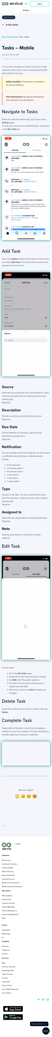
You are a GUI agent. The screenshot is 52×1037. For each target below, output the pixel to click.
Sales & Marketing (8, 907)
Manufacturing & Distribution (12, 886)
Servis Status (6, 993)
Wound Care (6, 860)
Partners (5, 954)
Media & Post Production (11, 883)
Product (4, 925)
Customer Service (8, 903)
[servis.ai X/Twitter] (38, 999)
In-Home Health (7, 868)
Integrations (6, 930)
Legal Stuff (6, 982)
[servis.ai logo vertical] (6, 846)
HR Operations (7, 896)
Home (4, 37)
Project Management (9, 911)
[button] (3, 25)
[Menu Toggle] (26, 4)
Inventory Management (10, 914)
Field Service (6, 899)
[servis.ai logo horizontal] (12, 3)
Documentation (12, 37)
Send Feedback (26, 815)
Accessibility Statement (10, 989)
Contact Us (6, 950)
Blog (3, 963)
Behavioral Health (8, 875)
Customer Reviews (8, 967)
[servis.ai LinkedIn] (48, 999)
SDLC (4, 918)
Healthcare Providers (9, 864)
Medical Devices (8, 871)
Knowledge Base (8, 970)
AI (2, 937)
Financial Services (8, 879)
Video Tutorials (7, 974)
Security (5, 978)
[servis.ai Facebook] (43, 999)
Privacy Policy (7, 985)
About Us (5, 946)
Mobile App (6, 934)
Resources (5, 958)
